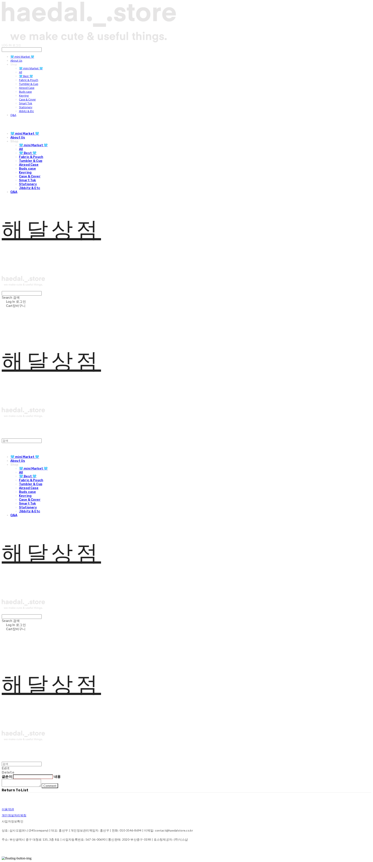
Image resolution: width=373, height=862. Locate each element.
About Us (16, 60)
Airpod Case (26, 88)
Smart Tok (25, 103)
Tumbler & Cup (28, 84)
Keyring (24, 95)
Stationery (25, 107)
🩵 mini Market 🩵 (22, 57)
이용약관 (8, 809)
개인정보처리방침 (14, 815)
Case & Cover (27, 99)
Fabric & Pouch (28, 80)
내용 (57, 776)
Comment (49, 785)
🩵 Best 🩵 (26, 76)
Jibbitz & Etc (26, 111)
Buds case (25, 92)
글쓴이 (7, 776)
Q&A (13, 115)
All (20, 72)
